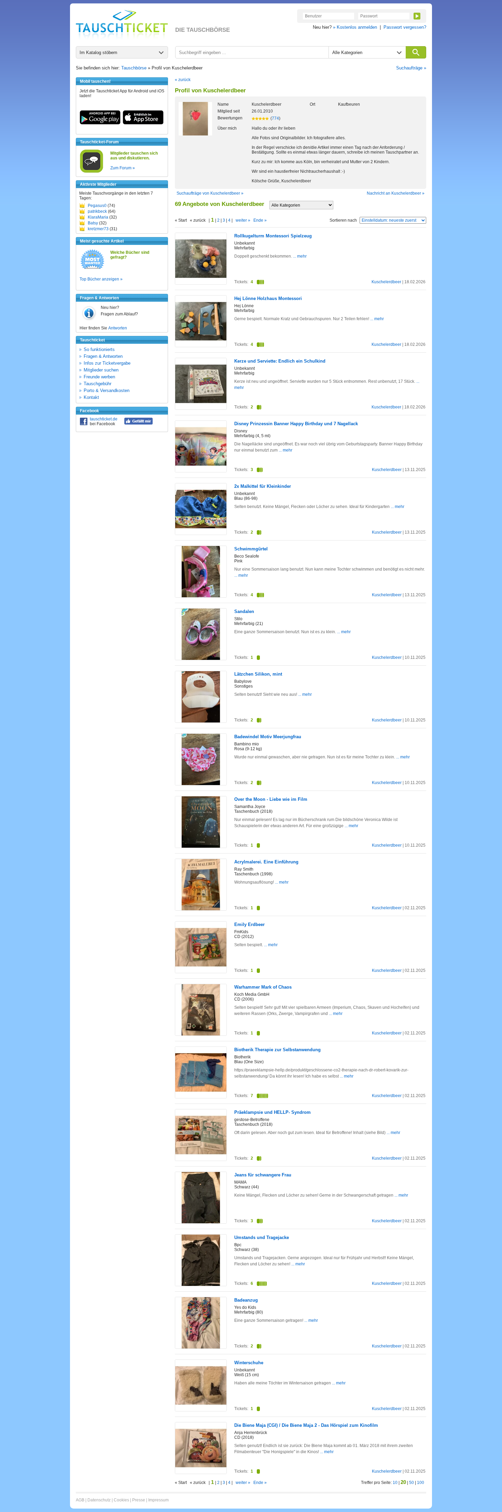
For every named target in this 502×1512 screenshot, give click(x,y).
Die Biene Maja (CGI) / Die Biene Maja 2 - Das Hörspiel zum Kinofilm (306, 1425)
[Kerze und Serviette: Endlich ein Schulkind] (200, 408)
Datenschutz (99, 1500)
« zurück (183, 79)
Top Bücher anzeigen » (101, 279)
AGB (80, 1500)
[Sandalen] (200, 658)
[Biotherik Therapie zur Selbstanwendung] (200, 1096)
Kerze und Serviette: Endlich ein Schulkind (279, 361)
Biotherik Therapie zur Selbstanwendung (277, 1049)
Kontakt (91, 397)
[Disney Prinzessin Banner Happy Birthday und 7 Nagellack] (200, 470)
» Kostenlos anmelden (355, 27)
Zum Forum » (122, 168)
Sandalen (244, 611)
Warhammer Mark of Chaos (263, 987)
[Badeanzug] (200, 1347)
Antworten (117, 328)
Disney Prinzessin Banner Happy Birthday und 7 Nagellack (296, 423)
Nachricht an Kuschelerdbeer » (395, 193)
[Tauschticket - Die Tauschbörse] (122, 24)
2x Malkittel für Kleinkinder (262, 486)
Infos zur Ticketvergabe (107, 363)
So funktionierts (99, 349)
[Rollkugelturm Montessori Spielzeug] (200, 283)
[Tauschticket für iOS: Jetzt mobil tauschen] (143, 123)
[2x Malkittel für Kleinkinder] (200, 533)
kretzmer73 (98, 228)
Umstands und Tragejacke (261, 1237)
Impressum (158, 1500)
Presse (138, 1500)
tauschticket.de (103, 419)
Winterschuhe (248, 1362)
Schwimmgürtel (251, 548)
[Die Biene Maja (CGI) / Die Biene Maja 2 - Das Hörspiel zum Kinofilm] (200, 1472)
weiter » (243, 220)
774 (275, 118)
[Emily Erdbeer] (200, 971)
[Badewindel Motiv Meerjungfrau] (200, 783)
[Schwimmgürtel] (200, 596)
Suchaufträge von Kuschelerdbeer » (210, 193)
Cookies (121, 1500)
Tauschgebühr (97, 383)
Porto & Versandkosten (106, 390)
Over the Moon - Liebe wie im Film (270, 799)
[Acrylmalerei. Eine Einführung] (200, 909)
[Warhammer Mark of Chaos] (200, 1034)
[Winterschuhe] (200, 1409)
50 (411, 1482)
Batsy (93, 223)
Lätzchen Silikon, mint (258, 674)
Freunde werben (99, 376)
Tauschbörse (134, 67)
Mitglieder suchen (101, 370)
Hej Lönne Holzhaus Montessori (268, 298)
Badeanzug (246, 1300)
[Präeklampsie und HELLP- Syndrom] (200, 1159)
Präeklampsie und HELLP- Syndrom (272, 1112)
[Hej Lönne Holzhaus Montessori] (200, 345)
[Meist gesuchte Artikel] (92, 268)
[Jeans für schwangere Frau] (200, 1222)
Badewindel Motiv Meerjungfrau (267, 736)
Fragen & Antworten (103, 356)
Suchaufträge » (411, 67)
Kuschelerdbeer (386, 281)
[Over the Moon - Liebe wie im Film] (200, 846)
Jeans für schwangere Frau (262, 1174)
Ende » (260, 220)
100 (420, 1482)
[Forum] (91, 171)
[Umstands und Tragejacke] (200, 1284)
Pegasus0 (97, 205)
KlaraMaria (98, 217)
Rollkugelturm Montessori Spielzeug (273, 235)
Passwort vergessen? (405, 27)
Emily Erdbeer (249, 924)
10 (395, 1482)
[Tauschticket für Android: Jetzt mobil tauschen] (100, 123)
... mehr (299, 256)
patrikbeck (97, 211)
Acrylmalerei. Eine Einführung (266, 861)
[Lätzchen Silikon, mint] (200, 721)
